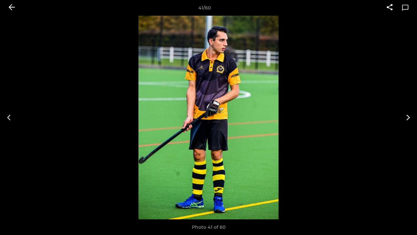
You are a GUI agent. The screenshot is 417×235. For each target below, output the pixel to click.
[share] (390, 7)
